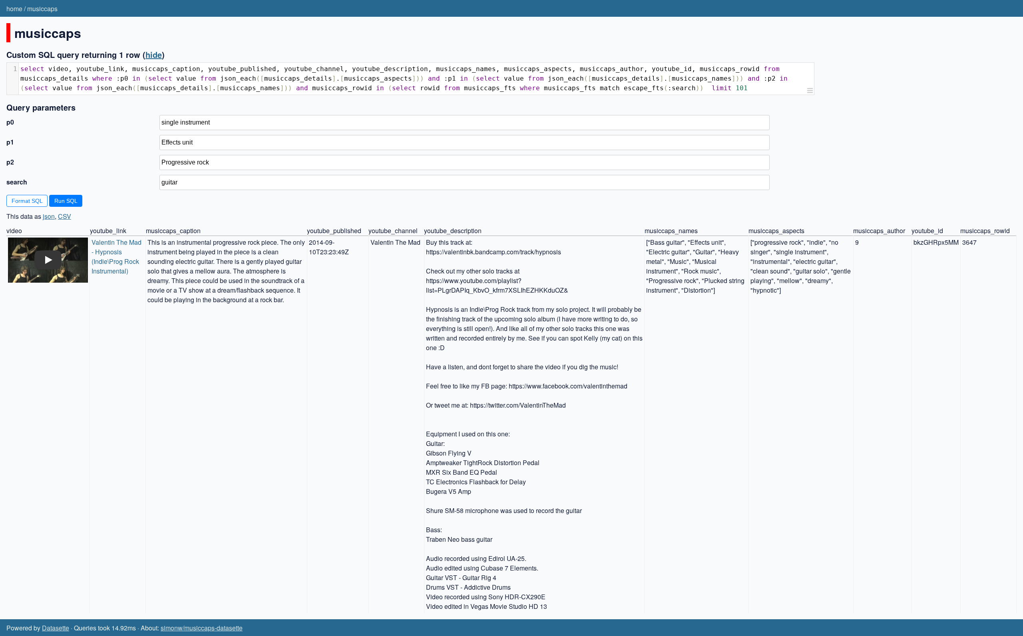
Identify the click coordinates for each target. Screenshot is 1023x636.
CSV (64, 216)
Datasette (55, 627)
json (49, 216)
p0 (10, 122)
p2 (10, 161)
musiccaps (42, 8)
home (14, 8)
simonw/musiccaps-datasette (202, 627)
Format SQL (27, 201)
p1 (10, 142)
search (16, 181)
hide (153, 54)
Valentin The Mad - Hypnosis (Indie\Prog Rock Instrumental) (117, 256)
